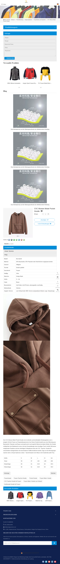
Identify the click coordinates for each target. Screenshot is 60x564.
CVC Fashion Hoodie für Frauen (12, 481)
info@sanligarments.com (10, 527)
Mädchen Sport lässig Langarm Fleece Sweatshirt (40, 500)
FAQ (5, 255)
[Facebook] (43, 562)
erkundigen (43, 220)
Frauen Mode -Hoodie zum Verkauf (33, 481)
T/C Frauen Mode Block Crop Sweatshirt (45, 83)
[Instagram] (52, 562)
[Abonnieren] (54, 543)
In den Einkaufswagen (43, 223)
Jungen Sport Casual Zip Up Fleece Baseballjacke (30, 83)
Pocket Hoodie (33, 478)
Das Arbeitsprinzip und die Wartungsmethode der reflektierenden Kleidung (30, 129)
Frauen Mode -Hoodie (45, 478)
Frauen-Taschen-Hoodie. (20, 478)
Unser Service (9, 251)
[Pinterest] (55, 562)
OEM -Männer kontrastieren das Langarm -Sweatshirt (14, 83)
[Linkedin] (46, 562)
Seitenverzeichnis (16, 558)
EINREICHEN (10, 58)
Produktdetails (9, 247)
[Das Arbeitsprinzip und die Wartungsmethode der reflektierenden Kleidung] (30, 111)
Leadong (31, 558)
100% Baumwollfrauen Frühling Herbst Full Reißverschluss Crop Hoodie (49, 500)
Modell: (6, 243)
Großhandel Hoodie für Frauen (12, 484)
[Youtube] (49, 562)
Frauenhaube (7, 478)
